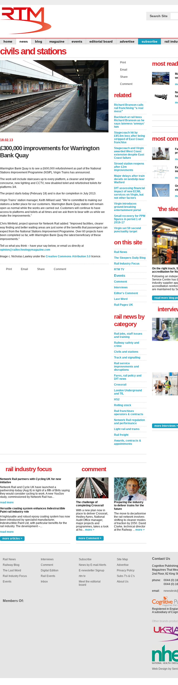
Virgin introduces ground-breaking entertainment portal (127, 207)
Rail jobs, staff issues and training (128, 335)
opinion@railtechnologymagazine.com (25, 249)
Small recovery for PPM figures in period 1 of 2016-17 (129, 219)
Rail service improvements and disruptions (126, 366)
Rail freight (121, 434)
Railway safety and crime (126, 344)
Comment (60, 269)
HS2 (117, 399)
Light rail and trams (127, 429)
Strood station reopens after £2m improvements (129, 167)
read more (7, 483)
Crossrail (120, 384)
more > (89, 529)
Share (41, 269)
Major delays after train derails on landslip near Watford (129, 179)
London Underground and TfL (128, 392)
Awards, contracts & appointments (127, 442)
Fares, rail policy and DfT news (127, 377)
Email (24, 269)
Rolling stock (122, 405)
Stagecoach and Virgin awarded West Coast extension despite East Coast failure (129, 152)
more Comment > (89, 538)
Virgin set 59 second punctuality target (127, 230)
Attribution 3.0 (81, 256)
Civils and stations (126, 351)
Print (9, 269)
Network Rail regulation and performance (129, 421)
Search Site (159, 16)
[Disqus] (54, 336)
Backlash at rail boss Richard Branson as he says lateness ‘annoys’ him (129, 121)
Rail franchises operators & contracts (128, 412)
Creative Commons (58, 256)
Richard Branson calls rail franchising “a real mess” (128, 108)
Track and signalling (127, 357)
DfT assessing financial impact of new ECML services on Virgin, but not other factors (129, 193)
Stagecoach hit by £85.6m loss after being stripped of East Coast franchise (129, 137)
